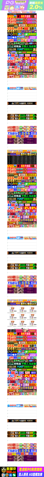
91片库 (26, 161)
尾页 (28, 328)
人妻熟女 (26, 157)
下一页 (24, 328)
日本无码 (22, 156)
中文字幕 (18, 157)
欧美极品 (30, 156)
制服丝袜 (30, 157)
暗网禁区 (26, 162)
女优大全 (30, 161)
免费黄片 (22, 162)
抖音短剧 (14, 161)
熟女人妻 (18, 162)
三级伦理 (14, 157)
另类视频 (35, 157)
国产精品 (14, 156)
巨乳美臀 (22, 157)
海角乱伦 (30, 162)
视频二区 (9, 157)
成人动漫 (35, 156)
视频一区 (9, 156)
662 (20, 328)
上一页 (17, 328)
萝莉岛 (34, 161)
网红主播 (18, 156)
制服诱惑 (35, 162)
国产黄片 (14, 162)
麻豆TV (18, 161)
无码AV (9, 161)
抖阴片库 (9, 162)
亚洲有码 (26, 156)
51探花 (22, 161)
